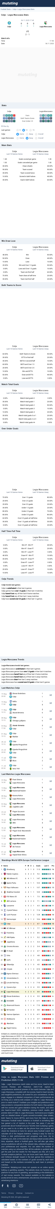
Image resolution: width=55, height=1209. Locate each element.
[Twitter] (10, 1185)
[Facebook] (4, 1185)
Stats (5, 1207)
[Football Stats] (10, 3)
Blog (38, 1207)
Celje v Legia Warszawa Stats (23, 9)
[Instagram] (16, 1185)
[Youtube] (22, 1185)
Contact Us (29, 1193)
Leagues (27, 1207)
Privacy (11, 1193)
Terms (3, 1193)
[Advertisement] (27, 74)
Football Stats (6, 9)
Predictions (16, 1207)
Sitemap (19, 1193)
